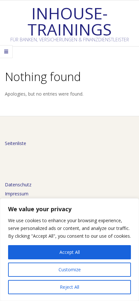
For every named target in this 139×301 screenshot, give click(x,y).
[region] (69, 249)
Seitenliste (15, 143)
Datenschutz (18, 185)
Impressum (16, 194)
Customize (70, 269)
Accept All (69, 252)
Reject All (69, 287)
